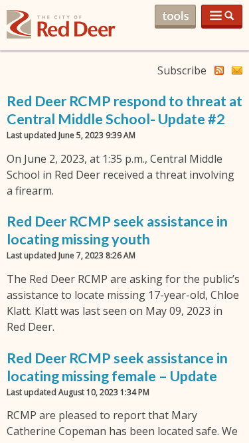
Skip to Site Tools (175, 17)
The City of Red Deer (61, 35)
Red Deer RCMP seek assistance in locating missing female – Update (117, 367)
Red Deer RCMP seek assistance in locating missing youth (117, 230)
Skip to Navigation (221, 17)
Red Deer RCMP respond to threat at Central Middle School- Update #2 (124, 110)
